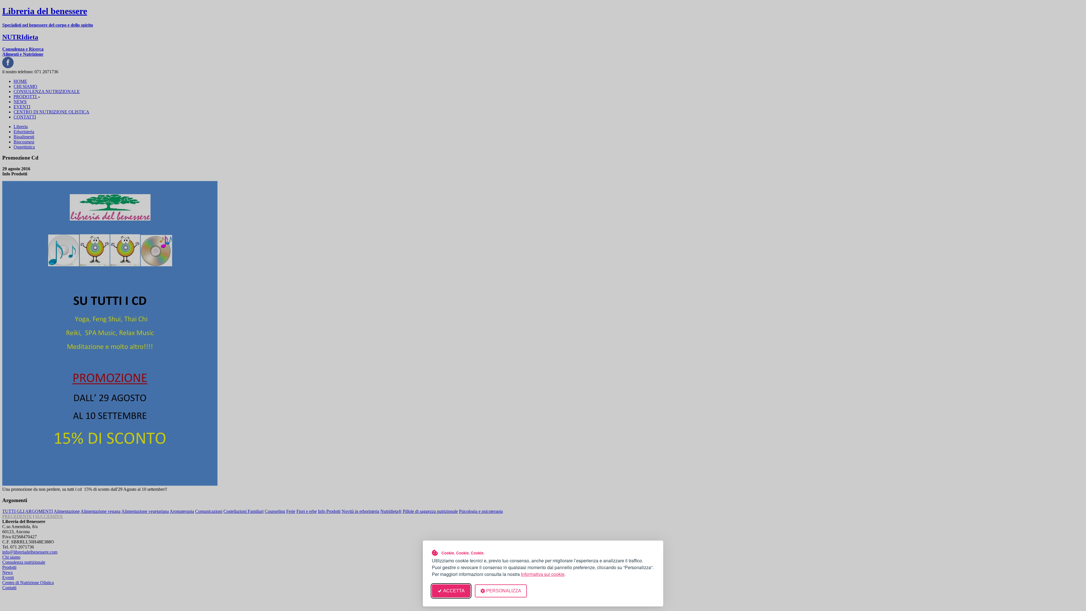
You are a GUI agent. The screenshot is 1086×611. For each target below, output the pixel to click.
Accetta (454, 590)
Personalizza (503, 590)
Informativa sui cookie (542, 574)
